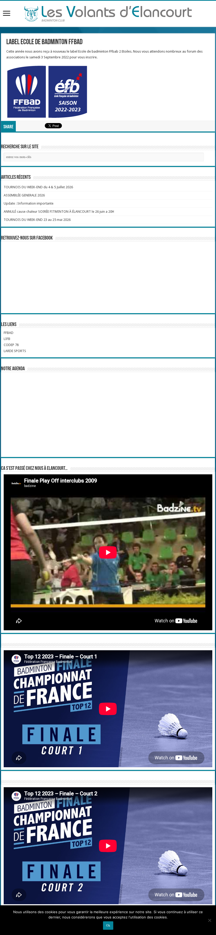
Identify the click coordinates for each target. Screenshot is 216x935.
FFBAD (8, 333)
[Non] (209, 920)
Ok (108, 925)
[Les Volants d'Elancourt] (108, 13)
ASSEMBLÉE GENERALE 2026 (24, 195)
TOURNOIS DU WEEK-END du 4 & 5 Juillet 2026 (38, 187)
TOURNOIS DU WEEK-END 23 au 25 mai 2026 (37, 220)
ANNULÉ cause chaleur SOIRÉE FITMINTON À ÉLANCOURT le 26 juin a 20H (59, 212)
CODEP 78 (11, 345)
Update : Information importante (28, 203)
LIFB (7, 339)
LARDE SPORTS (15, 351)
